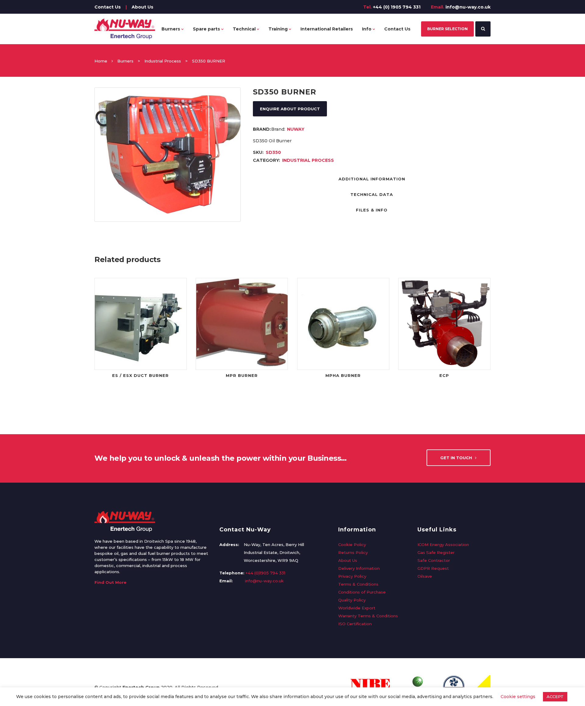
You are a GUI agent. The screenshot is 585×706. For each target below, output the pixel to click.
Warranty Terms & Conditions (368, 615)
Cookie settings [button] (518, 696)
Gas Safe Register (436, 552)
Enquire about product (290, 108)
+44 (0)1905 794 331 (265, 572)
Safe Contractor (433, 560)
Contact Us (107, 7)
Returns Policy (353, 552)
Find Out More (110, 582)
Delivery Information (359, 568)
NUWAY (295, 129)
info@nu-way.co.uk (468, 7)
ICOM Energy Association (443, 544)
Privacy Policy (352, 576)
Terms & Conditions (358, 584)
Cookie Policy (352, 544)
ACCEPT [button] (555, 696)
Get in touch (456, 457)
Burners (125, 61)
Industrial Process (162, 61)
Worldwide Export (356, 607)
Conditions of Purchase (362, 592)
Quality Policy (352, 600)
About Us (142, 7)
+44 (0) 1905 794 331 (396, 7)
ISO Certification (355, 623)
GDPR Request (433, 568)
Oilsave (424, 576)
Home (100, 61)
